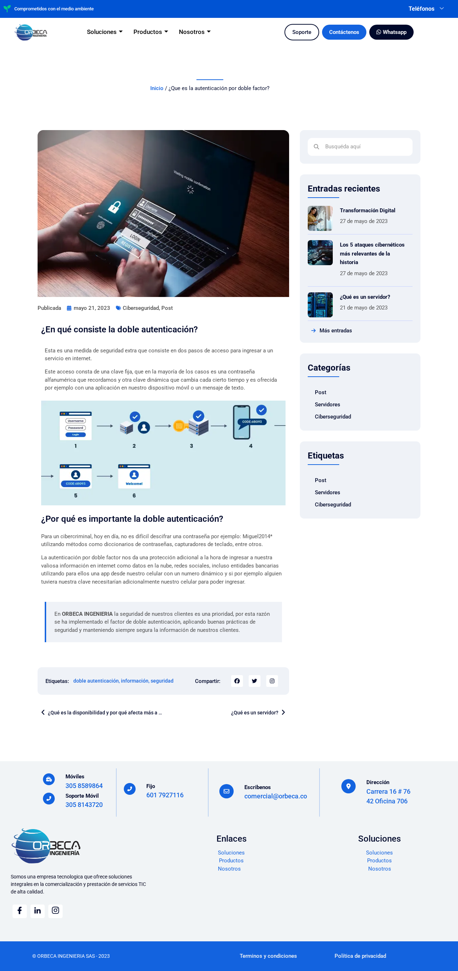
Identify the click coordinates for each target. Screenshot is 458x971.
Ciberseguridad (141, 308)
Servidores (327, 404)
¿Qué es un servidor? (365, 297)
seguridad (162, 681)
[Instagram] (272, 681)
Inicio (157, 88)
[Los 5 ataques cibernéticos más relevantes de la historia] (320, 252)
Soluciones (102, 31)
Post (167, 308)
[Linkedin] (37, 911)
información (134, 681)
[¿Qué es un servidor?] (320, 304)
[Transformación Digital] (320, 218)
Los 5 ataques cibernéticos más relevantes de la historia (372, 254)
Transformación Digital (367, 210)
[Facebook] (20, 911)
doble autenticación (96, 681)
